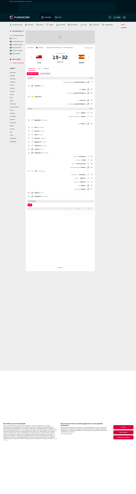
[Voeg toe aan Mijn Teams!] (31, 56)
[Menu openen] (124, 17)
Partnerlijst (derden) (66, 433)
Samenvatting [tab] (32, 73)
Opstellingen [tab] (45, 73)
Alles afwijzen (123, 432)
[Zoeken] (110, 17)
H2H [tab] (39, 68)
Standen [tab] (46, 68)
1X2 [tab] (30, 205)
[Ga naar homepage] (21, 17)
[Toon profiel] (39, 57)
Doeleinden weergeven (123, 437)
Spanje (81, 63)
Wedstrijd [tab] (31, 68)
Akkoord (123, 427)
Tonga (39, 63)
